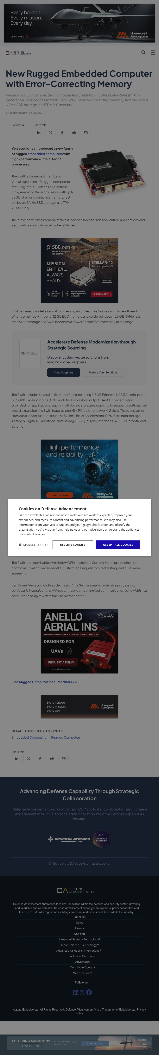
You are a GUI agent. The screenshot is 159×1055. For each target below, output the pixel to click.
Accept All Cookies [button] (118, 544)
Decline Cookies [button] (72, 544)
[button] (33, 544)
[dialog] (79, 527)
